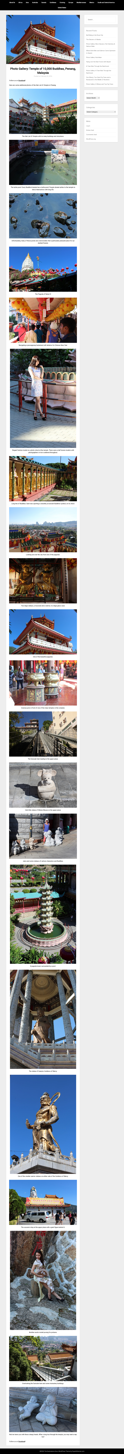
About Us (12, 2)
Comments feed (91, 134)
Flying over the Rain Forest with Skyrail (98, 62)
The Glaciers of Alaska (93, 39)
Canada (43, 2)
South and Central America (106, 2)
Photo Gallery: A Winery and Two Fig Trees (99, 84)
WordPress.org (91, 139)
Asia (27, 2)
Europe (71, 2)
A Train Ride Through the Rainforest (97, 66)
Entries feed (90, 130)
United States (62, 7)
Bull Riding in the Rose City (94, 35)
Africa (20, 2)
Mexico (92, 2)
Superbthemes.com (78, 1451)
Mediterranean (81, 2)
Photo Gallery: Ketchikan (94, 57)
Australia (35, 2)
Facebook (21, 80)
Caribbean (53, 2)
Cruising (62, 2)
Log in (88, 126)
